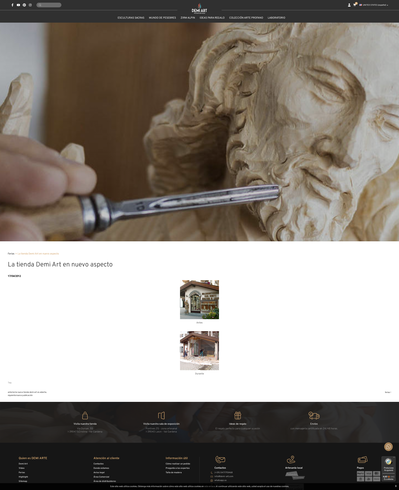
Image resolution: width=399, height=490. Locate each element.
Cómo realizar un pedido (178, 464)
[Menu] (394, 458)
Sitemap (23, 481)
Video (21, 468)
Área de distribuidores (105, 481)
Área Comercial (101, 477)
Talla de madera (174, 472)
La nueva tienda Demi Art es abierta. (31, 392)
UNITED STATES (374, 5)
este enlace (209, 486)
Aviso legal (99, 472)
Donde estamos (101, 468)
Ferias (11, 253)
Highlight (23, 477)
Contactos (99, 464)
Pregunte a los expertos (178, 468)
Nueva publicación (24, 395)
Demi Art (23, 464)
